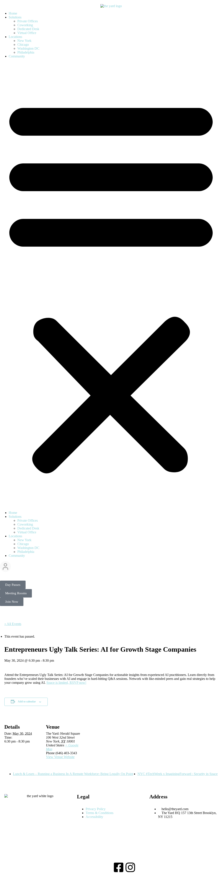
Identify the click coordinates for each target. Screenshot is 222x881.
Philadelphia (25, 52)
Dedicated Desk (28, 29)
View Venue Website (60, 757)
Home (13, 13)
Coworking (25, 25)
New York (24, 40)
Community (17, 56)
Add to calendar (27, 701)
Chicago (23, 44)
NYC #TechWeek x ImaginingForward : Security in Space (177, 774)
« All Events (12, 624)
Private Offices (27, 21)
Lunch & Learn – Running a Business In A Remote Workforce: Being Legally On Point (73, 774)
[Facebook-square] (118, 867)
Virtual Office (26, 33)
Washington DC (28, 48)
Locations (15, 37)
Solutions (15, 17)
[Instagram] (130, 867)
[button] (111, 284)
